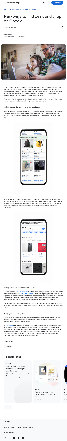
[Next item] (10, 407)
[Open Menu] (5, 3)
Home (5, 9)
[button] (57, 3)
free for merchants (22, 292)
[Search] (44, 3)
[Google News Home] (13, 3)
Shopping (33, 9)
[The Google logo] (7, 422)
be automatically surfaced (26, 294)
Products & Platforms (15, 9)
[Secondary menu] (49, 3)
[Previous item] (6, 407)
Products (25, 9)
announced (9, 325)
